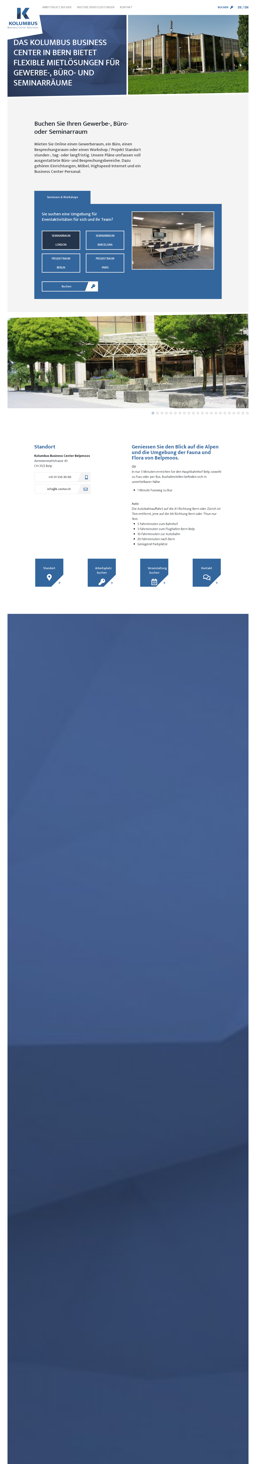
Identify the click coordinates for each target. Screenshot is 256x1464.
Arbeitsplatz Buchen (56, 7)
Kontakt (126, 7)
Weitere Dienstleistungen (95, 7)
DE (240, 7)
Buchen (223, 7)
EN (247, 7)
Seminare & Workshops (62, 197)
